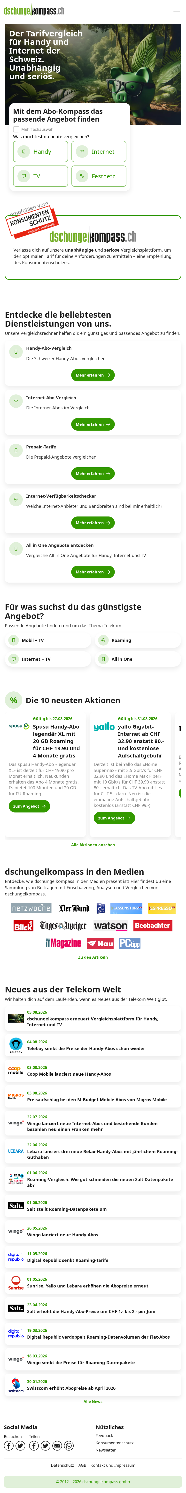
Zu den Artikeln (93, 957)
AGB (82, 1465)
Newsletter (106, 1450)
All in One (122, 659)
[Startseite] (34, 10)
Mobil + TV (33, 640)
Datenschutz (62, 1465)
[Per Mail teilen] (57, 1446)
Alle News (93, 1401)
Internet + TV (36, 659)
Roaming (121, 640)
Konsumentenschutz (115, 1442)
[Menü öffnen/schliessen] (176, 10)
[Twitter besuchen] (20, 1446)
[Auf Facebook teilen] (34, 1446)
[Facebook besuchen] (9, 1446)
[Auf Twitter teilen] (45, 1446)
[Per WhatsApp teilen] (69, 1446)
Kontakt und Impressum (113, 1465)
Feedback (104, 1435)
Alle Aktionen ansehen (93, 844)
